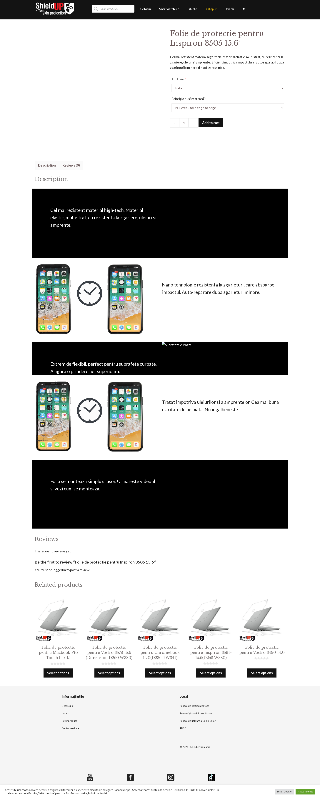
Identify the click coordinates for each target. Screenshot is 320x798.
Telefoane (145, 9)
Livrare (65, 713)
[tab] (47, 165)
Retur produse (69, 720)
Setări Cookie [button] (284, 791)
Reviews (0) (71, 165)
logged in (59, 570)
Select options (58, 673)
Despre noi (68, 705)
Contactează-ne (70, 728)
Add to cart (211, 123)
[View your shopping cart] (243, 8)
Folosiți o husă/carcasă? (188, 99)
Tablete (192, 9)
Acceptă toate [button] (305, 791)
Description (47, 165)
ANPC (183, 728)
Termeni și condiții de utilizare (196, 713)
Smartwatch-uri (169, 9)
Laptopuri (210, 9)
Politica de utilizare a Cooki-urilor (198, 720)
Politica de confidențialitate (194, 705)
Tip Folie (178, 79)
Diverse (230, 9)
